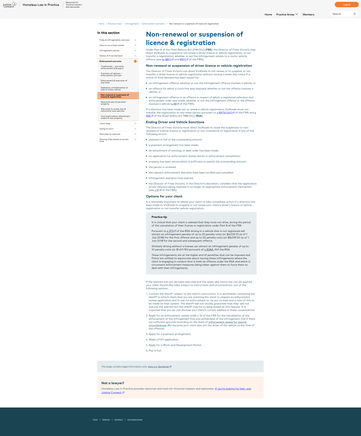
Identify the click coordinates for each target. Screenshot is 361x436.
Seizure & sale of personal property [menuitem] (113, 102)
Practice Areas (115, 23)
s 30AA (209, 249)
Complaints (119, 419)
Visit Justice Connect (134, 419)
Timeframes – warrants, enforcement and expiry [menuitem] (112, 67)
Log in (347, 4)
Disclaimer (106, 419)
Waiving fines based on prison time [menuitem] (114, 140)
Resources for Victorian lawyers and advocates (74, 4)
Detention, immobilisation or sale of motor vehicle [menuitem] (114, 88)
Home (101, 23)
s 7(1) (170, 230)
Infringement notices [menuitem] (109, 50)
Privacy (95, 419)
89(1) (183, 59)
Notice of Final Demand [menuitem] (111, 55)
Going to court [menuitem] (106, 128)
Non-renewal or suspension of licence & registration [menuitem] (115, 95)
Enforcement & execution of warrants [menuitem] (114, 81)
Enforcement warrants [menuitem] (110, 61)
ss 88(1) (166, 59)
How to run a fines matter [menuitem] (112, 45)
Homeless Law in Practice (41, 4)
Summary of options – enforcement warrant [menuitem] (111, 74)
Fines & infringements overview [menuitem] (115, 39)
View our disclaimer (158, 366)
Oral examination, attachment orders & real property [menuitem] (115, 117)
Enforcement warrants (153, 23)
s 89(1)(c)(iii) (224, 112)
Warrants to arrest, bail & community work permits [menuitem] (113, 109)
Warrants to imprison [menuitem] (110, 134)
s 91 (157, 190)
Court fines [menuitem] (105, 123)
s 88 (174, 103)
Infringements (132, 23)
